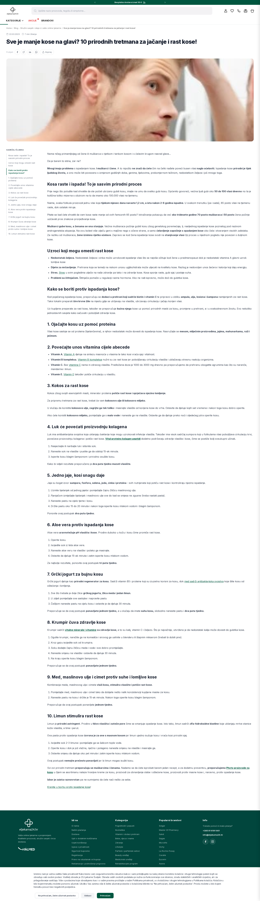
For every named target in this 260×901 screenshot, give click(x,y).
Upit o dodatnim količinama (84, 838)
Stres (62, 272)
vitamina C (75, 364)
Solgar (162, 826)
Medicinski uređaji (123, 859)
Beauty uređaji (122, 855)
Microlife (163, 842)
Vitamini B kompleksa (90, 359)
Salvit (161, 834)
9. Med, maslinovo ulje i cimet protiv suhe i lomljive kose (22, 227)
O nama (75, 826)
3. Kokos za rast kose (18, 192)
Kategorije (13, 20)
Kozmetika (120, 830)
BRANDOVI (47, 20)
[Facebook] (17, 52)
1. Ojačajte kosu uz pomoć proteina (20, 179)
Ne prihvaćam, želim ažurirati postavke (57, 895)
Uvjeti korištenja (79, 842)
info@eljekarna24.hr (213, 835)
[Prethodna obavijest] (95, 2)
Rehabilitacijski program (126, 863)
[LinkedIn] (30, 52)
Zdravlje (119, 842)
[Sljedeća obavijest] (165, 2)
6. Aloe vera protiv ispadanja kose (21, 210)
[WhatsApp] (36, 52)
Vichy (161, 847)
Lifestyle (119, 847)
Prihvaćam (105, 895)
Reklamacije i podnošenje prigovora (88, 863)
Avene (162, 863)
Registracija (77, 855)
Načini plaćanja (79, 830)
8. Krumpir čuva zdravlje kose (22, 221)
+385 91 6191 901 (211, 830)
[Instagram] (212, 841)
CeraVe (162, 855)
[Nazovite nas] (238, 11)
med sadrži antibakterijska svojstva (204, 581)
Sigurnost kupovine (81, 851)
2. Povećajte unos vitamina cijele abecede (21, 186)
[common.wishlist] (232, 10)
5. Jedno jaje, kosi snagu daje (22, 205)
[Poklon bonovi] (245, 11)
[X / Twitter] (23, 52)
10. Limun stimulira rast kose (21, 233)
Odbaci (87, 895)
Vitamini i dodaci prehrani (127, 834)
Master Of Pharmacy (168, 830)
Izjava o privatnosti (80, 847)
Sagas (162, 838)
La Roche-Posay (167, 851)
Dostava (75, 834)
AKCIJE (32, 20)
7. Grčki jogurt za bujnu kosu (21, 217)
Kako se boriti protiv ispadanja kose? (18, 171)
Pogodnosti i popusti (124, 826)
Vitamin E (68, 374)
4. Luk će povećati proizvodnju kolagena (22, 198)
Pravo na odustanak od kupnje (86, 859)
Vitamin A (69, 354)
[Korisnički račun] (225, 11)
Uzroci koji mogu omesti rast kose (21, 164)
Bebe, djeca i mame (124, 838)
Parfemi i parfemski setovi (127, 851)
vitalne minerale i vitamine (80, 629)
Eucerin (162, 859)
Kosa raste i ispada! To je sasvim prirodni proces (20, 156)
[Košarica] (252, 11)
